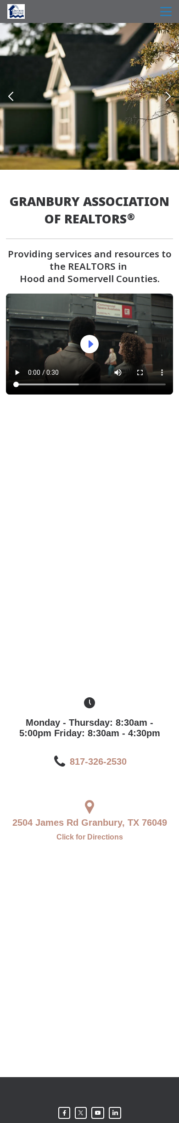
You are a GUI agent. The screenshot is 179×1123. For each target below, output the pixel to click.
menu (166, 11)
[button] (11, 96)
